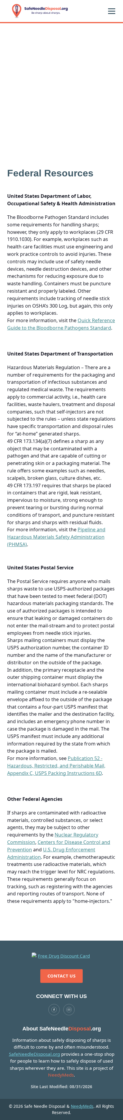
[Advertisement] (61, 87)
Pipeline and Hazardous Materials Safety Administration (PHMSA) (56, 537)
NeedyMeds (82, 1106)
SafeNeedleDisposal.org (34, 1054)
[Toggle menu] (111, 11)
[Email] (69, 1009)
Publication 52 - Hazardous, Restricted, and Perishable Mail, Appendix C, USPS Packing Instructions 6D (56, 765)
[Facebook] (54, 1009)
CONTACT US (61, 976)
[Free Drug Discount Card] (61, 956)
